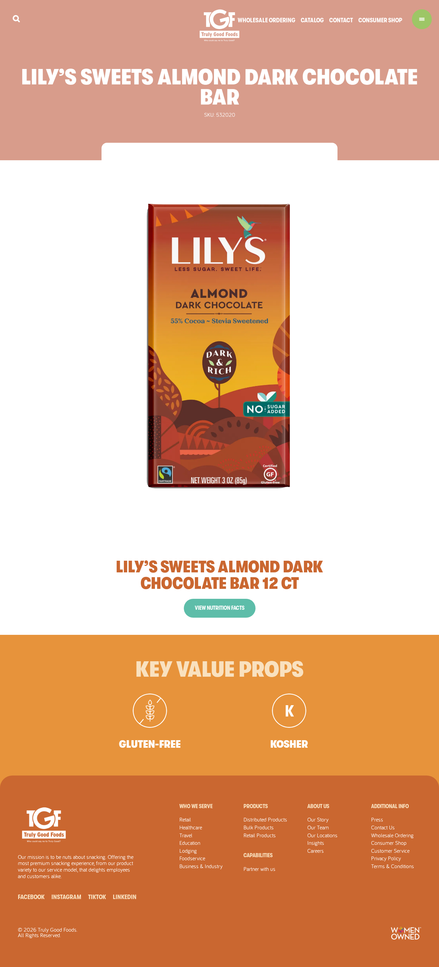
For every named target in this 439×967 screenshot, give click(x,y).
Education (189, 842)
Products (256, 806)
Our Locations (322, 835)
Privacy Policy (386, 858)
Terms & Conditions (392, 866)
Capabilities (258, 855)
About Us (318, 806)
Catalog (312, 20)
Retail (185, 819)
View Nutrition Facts (220, 608)
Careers (315, 850)
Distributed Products (265, 819)
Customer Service (390, 850)
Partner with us (259, 868)
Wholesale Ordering (266, 20)
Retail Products (260, 835)
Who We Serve (196, 806)
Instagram (66, 897)
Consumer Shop (380, 20)
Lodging (188, 850)
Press (377, 819)
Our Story (318, 819)
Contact (341, 20)
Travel (185, 835)
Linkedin (125, 897)
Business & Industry (201, 866)
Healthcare (190, 827)
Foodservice (192, 858)
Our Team (318, 827)
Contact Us (383, 827)
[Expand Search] (16, 18)
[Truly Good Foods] (219, 25)
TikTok (97, 897)
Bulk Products (259, 827)
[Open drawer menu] (422, 19)
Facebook (31, 897)
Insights (315, 842)
